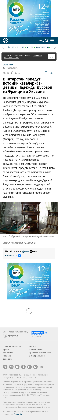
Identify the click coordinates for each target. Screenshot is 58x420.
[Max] (35, 367)
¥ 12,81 (30, 47)
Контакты (8, 352)
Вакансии (7, 359)
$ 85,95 (11, 47)
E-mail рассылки (37, 355)
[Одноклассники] (23, 367)
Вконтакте (11, 255)
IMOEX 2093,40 (42, 47)
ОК (51, 56)
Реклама (7, 355)
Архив (6, 349)
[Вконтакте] (11, 367)
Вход (41, 40)
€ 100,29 (20, 47)
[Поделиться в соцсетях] (52, 73)
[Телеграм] (5, 367)
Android (32, 346)
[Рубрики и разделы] (52, 40)
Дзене (25, 251)
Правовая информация (40, 352)
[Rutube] (29, 367)
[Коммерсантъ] (5, 40)
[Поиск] (47, 40)
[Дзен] (17, 367)
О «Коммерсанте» (12, 346)
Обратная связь (36, 349)
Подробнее (19, 414)
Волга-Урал (8, 64)
